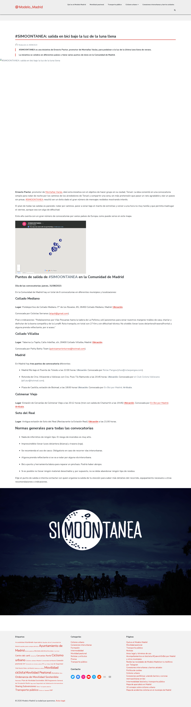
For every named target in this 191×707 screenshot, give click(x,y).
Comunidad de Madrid (49, 661)
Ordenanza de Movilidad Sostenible (36, 677)
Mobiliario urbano (39, 668)
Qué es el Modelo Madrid (76, 5)
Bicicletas (50, 651)
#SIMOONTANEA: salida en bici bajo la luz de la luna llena (65, 36)
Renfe (28, 683)
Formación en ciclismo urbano (34, 664)
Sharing (18, 686)
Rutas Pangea (110, 370)
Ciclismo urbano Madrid (33, 661)
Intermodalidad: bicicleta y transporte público (145, 681)
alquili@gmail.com (59, 313)
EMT (24, 664)
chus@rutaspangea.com (130, 370)
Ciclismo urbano (131, 5)
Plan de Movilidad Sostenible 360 (35, 680)
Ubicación (118, 307)
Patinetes (18, 680)
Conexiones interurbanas (81, 645)
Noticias (129, 650)
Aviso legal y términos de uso (138, 653)
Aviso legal (60, 700)
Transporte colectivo (45, 686)
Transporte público (115, 5)
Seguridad (33, 683)
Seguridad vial (40, 683)
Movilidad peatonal (97, 5)
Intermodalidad (77, 650)
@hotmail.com (77, 348)
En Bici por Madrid (113, 387)
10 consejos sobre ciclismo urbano (140, 687)
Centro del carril (22, 655)
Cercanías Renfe (43, 655)
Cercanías (33, 656)
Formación (75, 648)
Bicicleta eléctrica (40, 651)
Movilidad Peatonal (38, 672)
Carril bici (56, 651)
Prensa (74, 659)
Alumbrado (29, 642)
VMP (51, 690)
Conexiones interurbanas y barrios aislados (158, 5)
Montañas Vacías (53, 192)
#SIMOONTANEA (34, 199)
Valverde (46, 690)
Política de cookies (134, 670)
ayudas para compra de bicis (29, 646)
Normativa (55, 673)
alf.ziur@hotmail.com (32, 380)
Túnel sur (41, 690)
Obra (60, 673)
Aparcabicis (38, 642)
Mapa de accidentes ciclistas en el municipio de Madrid (148, 690)
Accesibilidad (20, 642)
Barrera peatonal (29, 651)
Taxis (38, 686)
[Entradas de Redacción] (16, 45)
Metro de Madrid (28, 668)
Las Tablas (47, 664)
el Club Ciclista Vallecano (147, 376)
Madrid (20, 668)
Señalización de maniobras (54, 683)
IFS (43, 664)
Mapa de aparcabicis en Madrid (138, 684)
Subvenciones (29, 686)
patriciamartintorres (60, 348)
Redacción (22, 45)
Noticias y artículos (79, 656)
